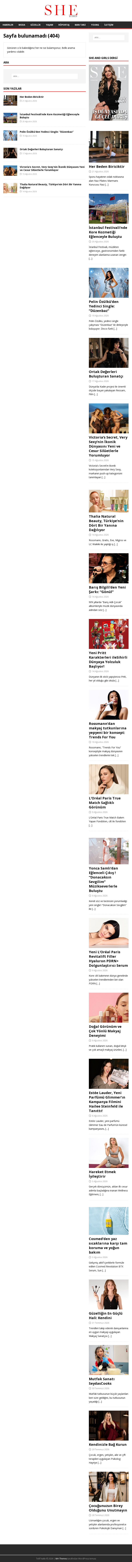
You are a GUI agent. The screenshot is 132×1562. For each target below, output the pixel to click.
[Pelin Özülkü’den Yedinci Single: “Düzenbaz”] (10, 138)
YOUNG (95, 24)
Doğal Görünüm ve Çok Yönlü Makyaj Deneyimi (105, 1031)
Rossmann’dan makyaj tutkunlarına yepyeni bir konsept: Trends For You (107, 730)
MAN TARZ (80, 24)
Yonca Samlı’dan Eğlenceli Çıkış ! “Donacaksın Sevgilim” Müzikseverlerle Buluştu (103, 879)
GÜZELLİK (35, 24)
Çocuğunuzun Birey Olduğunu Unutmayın (108, 1508)
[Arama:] (45, 76)
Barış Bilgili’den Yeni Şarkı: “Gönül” (107, 589)
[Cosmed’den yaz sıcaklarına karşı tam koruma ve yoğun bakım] (108, 1233)
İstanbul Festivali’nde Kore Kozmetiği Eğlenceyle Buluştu (49, 116)
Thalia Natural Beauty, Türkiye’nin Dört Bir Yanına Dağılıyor (50, 186)
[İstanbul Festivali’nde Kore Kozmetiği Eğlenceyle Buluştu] (10, 121)
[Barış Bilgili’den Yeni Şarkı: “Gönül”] (108, 581)
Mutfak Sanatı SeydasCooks (102, 1381)
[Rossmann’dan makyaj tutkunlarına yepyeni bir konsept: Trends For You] (108, 717)
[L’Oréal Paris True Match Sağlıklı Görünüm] (108, 792)
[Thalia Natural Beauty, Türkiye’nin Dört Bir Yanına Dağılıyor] (10, 191)
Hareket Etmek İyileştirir (102, 1174)
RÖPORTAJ (63, 24)
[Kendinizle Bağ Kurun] (108, 1438)
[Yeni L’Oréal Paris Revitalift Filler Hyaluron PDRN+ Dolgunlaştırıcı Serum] (108, 946)
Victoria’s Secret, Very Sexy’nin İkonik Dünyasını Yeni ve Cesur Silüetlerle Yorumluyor (52, 168)
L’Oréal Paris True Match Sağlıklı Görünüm (105, 802)
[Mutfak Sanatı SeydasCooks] (108, 1373)
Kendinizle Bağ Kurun (108, 1444)
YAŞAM (49, 24)
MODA (22, 24)
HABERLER (8, 24)
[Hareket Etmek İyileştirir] (108, 1165)
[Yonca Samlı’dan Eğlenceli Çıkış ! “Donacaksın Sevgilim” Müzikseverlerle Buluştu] (108, 862)
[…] (106, 184)
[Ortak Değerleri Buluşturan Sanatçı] (10, 156)
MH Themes (61, 1558)
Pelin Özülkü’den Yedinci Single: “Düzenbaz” (47, 131)
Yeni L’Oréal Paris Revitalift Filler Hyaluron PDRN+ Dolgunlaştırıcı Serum (108, 959)
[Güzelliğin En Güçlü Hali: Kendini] (108, 1307)
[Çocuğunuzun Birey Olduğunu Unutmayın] (108, 1499)
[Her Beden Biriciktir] (10, 103)
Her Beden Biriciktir (32, 96)
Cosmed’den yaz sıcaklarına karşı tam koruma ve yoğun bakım (108, 1245)
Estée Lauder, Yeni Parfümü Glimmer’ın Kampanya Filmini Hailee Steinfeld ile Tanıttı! (107, 1101)
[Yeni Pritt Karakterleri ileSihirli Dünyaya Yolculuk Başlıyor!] (108, 647)
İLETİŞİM (108, 24)
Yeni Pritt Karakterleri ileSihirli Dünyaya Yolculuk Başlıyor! (108, 659)
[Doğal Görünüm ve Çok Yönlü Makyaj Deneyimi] (108, 1020)
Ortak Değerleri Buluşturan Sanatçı (41, 149)
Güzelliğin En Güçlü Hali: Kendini (106, 1315)
